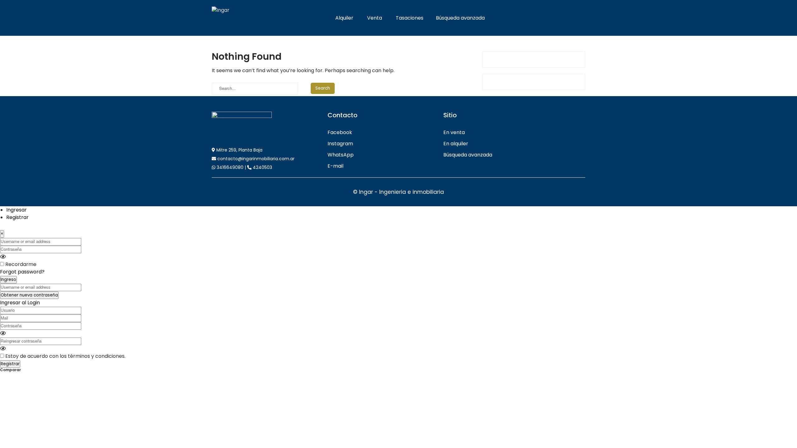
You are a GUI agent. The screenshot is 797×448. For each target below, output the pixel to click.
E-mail (335, 166)
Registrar (17, 217)
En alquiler (455, 143)
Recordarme (20, 264)
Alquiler (344, 17)
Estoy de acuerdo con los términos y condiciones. (65, 356)
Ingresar (16, 209)
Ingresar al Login (20, 302)
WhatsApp (341, 154)
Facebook (340, 132)
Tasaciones (409, 17)
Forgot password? (22, 271)
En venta (454, 132)
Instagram (340, 143)
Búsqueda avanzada (460, 17)
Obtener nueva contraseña (29, 295)
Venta (374, 17)
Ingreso (8, 279)
